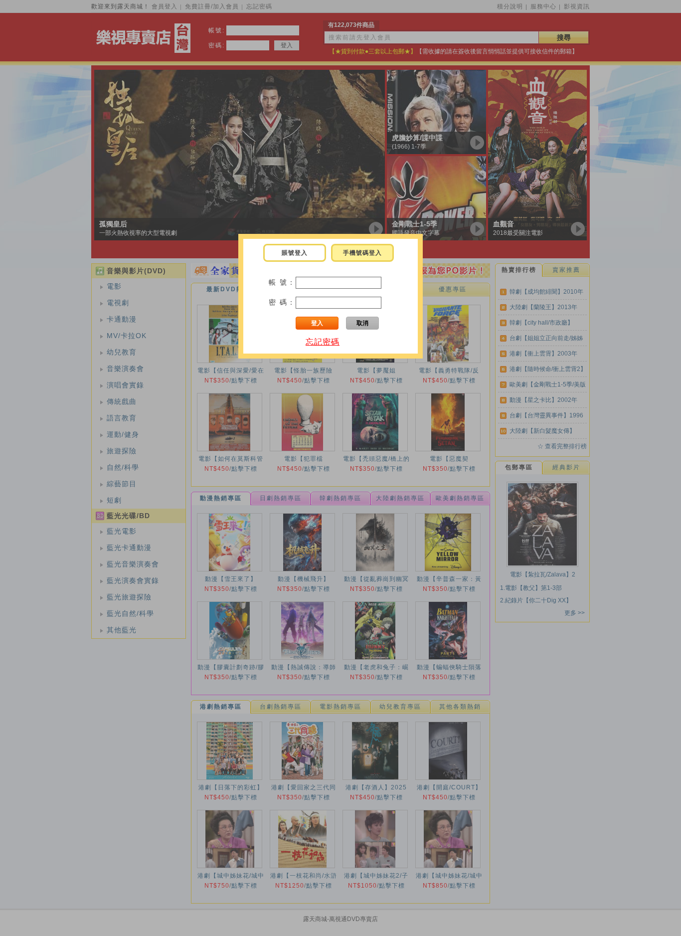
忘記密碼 (323, 342)
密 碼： (282, 302)
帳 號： (282, 282)
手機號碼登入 (362, 252)
